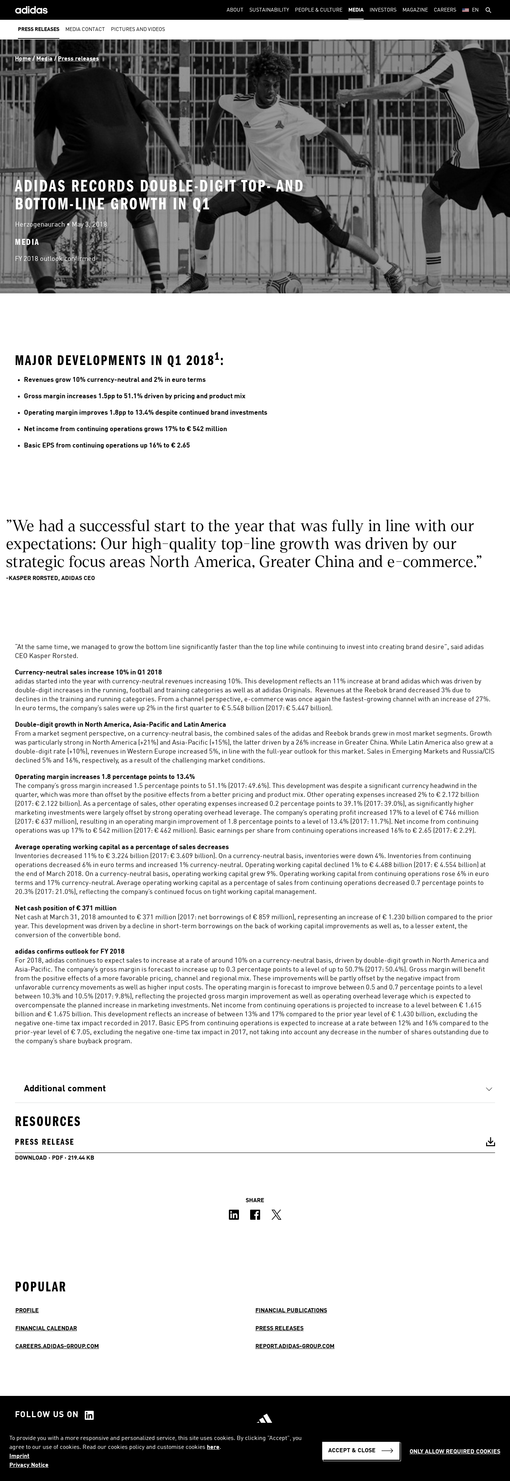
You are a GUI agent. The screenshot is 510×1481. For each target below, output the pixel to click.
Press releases (38, 29)
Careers (445, 10)
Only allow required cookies (455, 1452)
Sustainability (269, 10)
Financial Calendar (46, 1329)
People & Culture (318, 10)
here (213, 1447)
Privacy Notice (29, 1465)
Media (356, 10)
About (235, 10)
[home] (31, 10)
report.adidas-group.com (295, 1347)
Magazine (415, 10)
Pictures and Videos (138, 29)
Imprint (19, 1456)
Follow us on (47, 1415)
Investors (383, 10)
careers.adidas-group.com (57, 1347)
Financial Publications (291, 1311)
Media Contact (85, 29)
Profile (27, 1311)
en (475, 10)
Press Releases (279, 1329)
